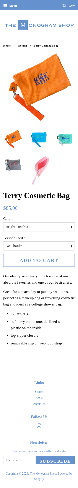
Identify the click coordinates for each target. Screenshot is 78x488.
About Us (39, 404)
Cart (71, 6)
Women (22, 45)
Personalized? (14, 238)
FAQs (39, 397)
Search (39, 391)
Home (7, 45)
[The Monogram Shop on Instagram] (39, 426)
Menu (12, 6)
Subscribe (55, 461)
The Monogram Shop (43, 473)
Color (7, 219)
